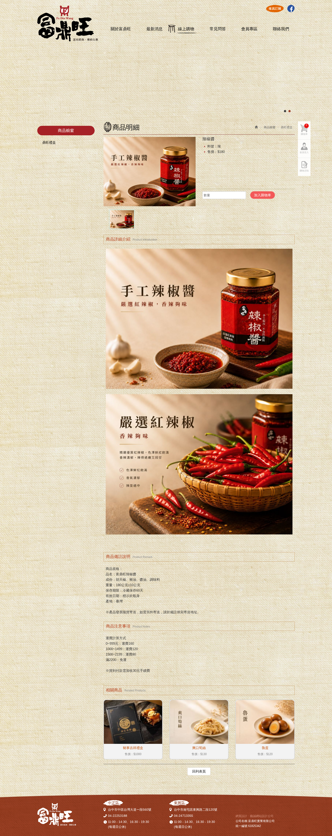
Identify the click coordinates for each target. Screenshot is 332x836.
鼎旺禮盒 (49, 142)
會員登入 (304, 152)
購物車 (304, 129)
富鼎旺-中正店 (67, 24)
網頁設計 (241, 816)
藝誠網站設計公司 (262, 816)
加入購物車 (262, 195)
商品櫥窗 (270, 127)
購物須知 (304, 170)
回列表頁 (199, 771)
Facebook (291, 8)
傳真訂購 (275, 9)
